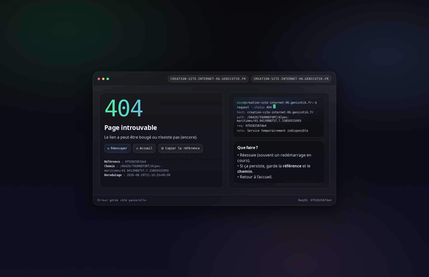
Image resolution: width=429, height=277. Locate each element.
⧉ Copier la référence (180, 148)
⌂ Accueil (144, 148)
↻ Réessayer (117, 148)
